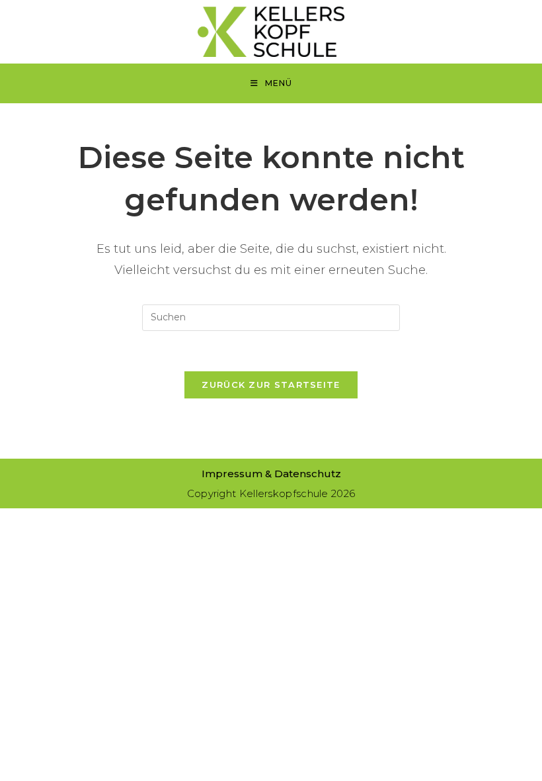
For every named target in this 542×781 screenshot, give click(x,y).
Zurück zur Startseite (271, 384)
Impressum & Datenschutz (271, 473)
